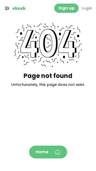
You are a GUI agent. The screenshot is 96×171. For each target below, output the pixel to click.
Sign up (66, 8)
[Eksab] (19, 8)
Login (87, 8)
